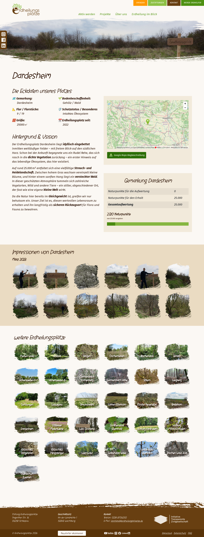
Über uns (121, 14)
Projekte (105, 14)
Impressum (167, 533)
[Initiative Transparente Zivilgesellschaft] (170, 519)
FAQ (190, 533)
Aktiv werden (86, 14)
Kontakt (174, 3)
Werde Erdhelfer (192, 3)
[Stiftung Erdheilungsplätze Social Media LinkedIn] (3, 45)
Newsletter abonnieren (72, 533)
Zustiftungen (157, 3)
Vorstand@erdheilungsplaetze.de (127, 520)
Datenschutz (180, 533)
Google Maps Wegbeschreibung (129, 155)
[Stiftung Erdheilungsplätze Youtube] (109, 533)
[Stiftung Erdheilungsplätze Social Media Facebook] (3, 40)
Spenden (140, 3)
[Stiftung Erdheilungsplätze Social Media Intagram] (3, 34)
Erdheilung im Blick (144, 14)
